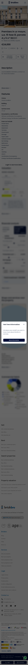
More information (14, 340)
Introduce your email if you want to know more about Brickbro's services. (13, 332)
